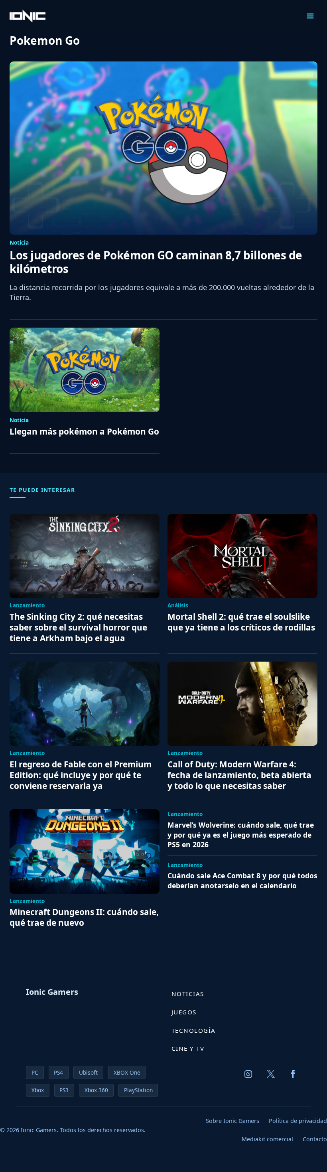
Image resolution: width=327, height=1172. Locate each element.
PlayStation (138, 1090)
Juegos (184, 1012)
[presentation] (163, 148)
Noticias (187, 994)
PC (35, 1072)
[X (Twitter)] (271, 1074)
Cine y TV (188, 1048)
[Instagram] (248, 1074)
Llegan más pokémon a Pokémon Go (84, 431)
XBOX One (127, 1072)
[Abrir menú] (310, 16)
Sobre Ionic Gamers (232, 1121)
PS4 (58, 1072)
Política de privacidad (298, 1121)
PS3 (64, 1090)
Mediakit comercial (267, 1139)
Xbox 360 (96, 1090)
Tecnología (193, 1030)
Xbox (38, 1090)
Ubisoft (88, 1072)
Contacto (315, 1139)
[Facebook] (293, 1074)
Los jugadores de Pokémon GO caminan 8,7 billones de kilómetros (156, 262)
